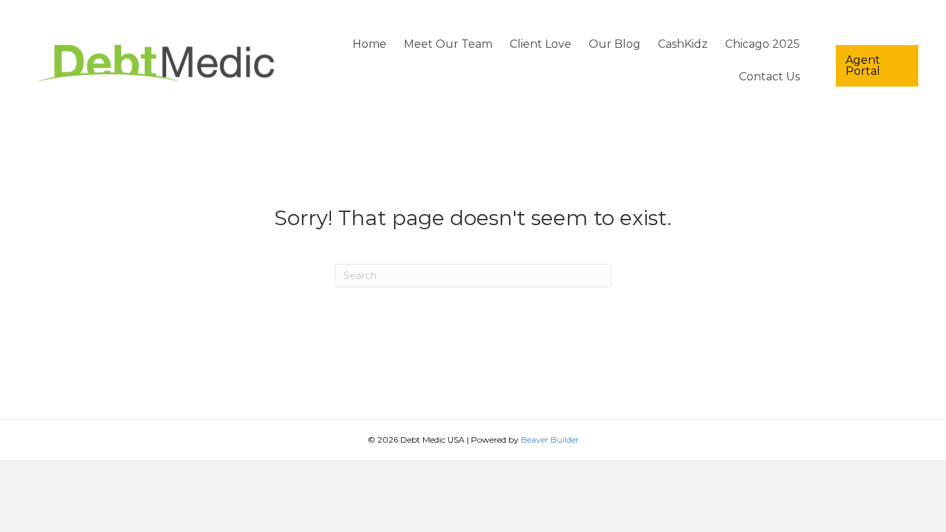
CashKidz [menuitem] (683, 44)
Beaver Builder (550, 439)
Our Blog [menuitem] (615, 44)
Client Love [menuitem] (540, 44)
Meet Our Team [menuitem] (448, 44)
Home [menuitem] (369, 44)
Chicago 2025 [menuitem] (762, 44)
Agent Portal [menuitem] (863, 65)
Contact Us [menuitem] (769, 76)
